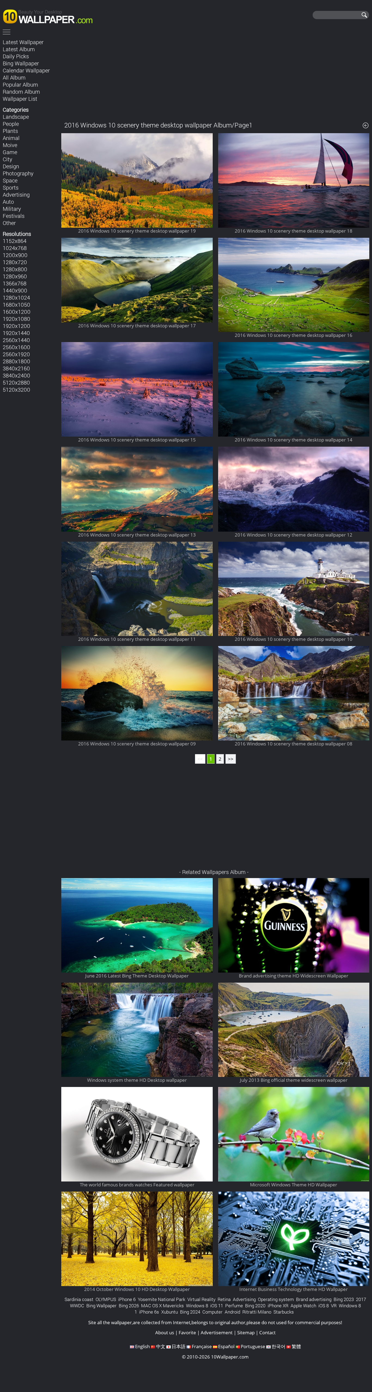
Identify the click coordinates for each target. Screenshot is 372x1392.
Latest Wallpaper (23, 41)
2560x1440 (16, 339)
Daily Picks (16, 56)
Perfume (234, 1305)
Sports (11, 187)
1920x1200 (16, 325)
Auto (8, 201)
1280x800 (15, 269)
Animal (11, 137)
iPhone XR (278, 1305)
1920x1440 (16, 332)
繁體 (296, 1346)
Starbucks (283, 1312)
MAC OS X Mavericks (162, 1305)
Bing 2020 (255, 1305)
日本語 (178, 1346)
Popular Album (20, 84)
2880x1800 (16, 361)
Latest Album (19, 49)
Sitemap (246, 1332)
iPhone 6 (127, 1299)
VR (334, 1305)
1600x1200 (17, 311)
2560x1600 (16, 347)
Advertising (16, 194)
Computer (212, 1312)
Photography (18, 173)
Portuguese (253, 1346)
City (7, 159)
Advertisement (217, 1332)
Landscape (16, 116)
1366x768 (14, 283)
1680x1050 (16, 304)
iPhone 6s (149, 1312)
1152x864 (14, 240)
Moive (10, 144)
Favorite (187, 1332)
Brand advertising (313, 1299)
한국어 (278, 1346)
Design (11, 166)
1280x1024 (16, 297)
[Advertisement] (215, 76)
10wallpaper (50, 15)
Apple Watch (303, 1305)
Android (232, 1312)
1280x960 (15, 276)
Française (202, 1346)
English (142, 1346)
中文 (160, 1346)
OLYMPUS (106, 1299)
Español (226, 1346)
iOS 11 (216, 1305)
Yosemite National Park (161, 1299)
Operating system (276, 1299)
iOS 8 (323, 1305)
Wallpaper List (20, 98)
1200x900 (15, 254)
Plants (10, 130)
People (11, 123)
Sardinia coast (79, 1299)
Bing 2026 (129, 1305)
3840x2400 (16, 375)
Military (12, 208)
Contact (267, 1332)
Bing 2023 (344, 1299)
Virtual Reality (201, 1299)
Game (10, 152)
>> (230, 759)
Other (9, 222)
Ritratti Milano (256, 1312)
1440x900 (15, 290)
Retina (224, 1299)
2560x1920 (16, 354)
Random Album (21, 91)
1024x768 (15, 247)
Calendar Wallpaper (26, 70)
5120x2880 (16, 382)
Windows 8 (197, 1305)
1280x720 (15, 262)
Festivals (14, 215)
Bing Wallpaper (21, 63)
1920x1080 (16, 318)
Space (10, 180)
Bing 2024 (190, 1312)
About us (164, 1332)
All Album (14, 77)
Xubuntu (169, 1312)
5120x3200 (16, 389)
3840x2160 (16, 368)
